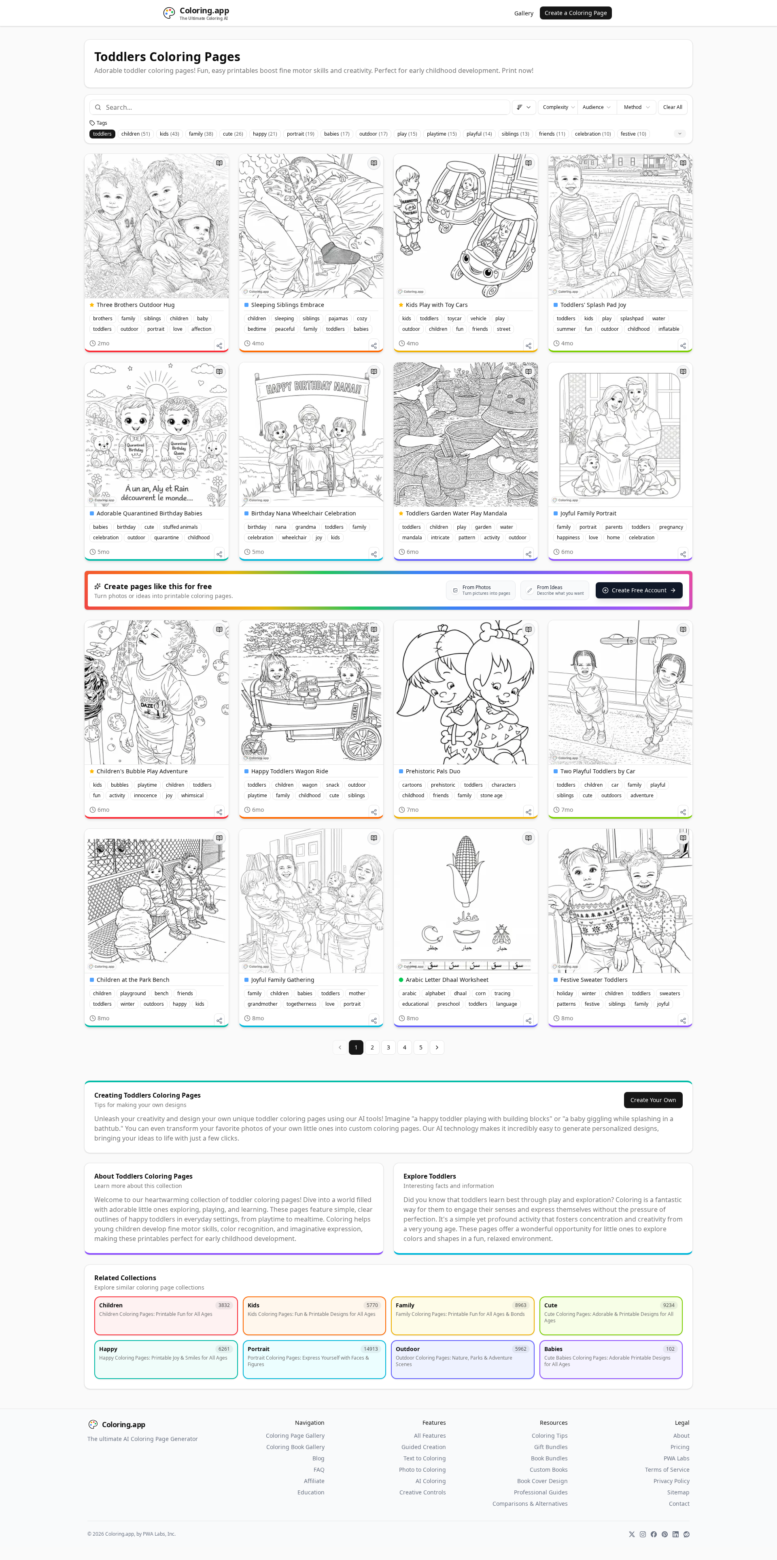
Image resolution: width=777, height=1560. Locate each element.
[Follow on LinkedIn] (676, 1534)
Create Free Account (639, 590)
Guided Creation (423, 1447)
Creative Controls (422, 1492)
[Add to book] (219, 163)
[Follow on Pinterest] (665, 1534)
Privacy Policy (672, 1481)
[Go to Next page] (437, 1047)
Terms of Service (667, 1469)
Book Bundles (549, 1458)
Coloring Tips (550, 1435)
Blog (318, 1458)
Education (311, 1492)
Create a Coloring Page (576, 13)
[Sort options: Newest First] (524, 107)
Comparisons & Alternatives (530, 1503)
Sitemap (678, 1492)
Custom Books (549, 1469)
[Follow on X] (632, 1534)
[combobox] (304, 107)
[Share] (219, 345)
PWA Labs (677, 1458)
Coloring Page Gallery (295, 1435)
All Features (430, 1435)
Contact (679, 1503)
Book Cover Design (542, 1481)
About (681, 1435)
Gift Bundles (551, 1447)
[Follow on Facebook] (654, 1534)
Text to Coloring (424, 1458)
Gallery (523, 13)
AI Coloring (431, 1481)
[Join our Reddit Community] (687, 1534)
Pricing (680, 1447)
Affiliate (314, 1481)
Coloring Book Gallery (295, 1447)
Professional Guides (541, 1492)
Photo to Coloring (422, 1469)
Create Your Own (653, 1100)
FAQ (319, 1469)
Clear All (672, 107)
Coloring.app (123, 1424)
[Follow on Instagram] (643, 1534)
